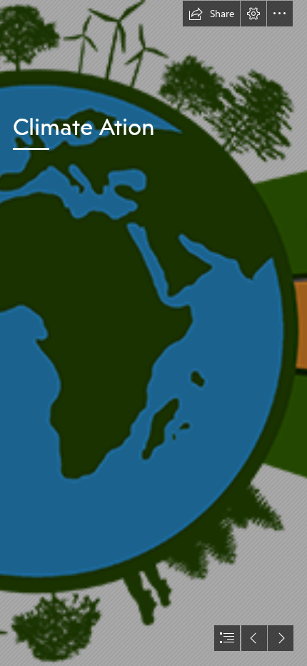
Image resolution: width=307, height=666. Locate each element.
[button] (211, 13)
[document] (153, 333)
